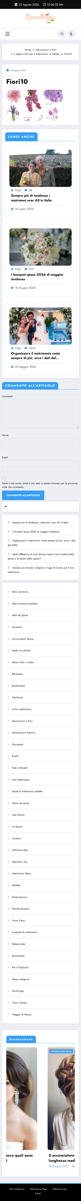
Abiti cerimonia (20, 592)
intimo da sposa (20, 803)
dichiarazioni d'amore (23, 732)
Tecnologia (18, 991)
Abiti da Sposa (20, 615)
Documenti (17, 744)
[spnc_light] (71, 34)
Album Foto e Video (23, 662)
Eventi (15, 756)
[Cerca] (62, 34)
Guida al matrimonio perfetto (27, 791)
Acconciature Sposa (22, 639)
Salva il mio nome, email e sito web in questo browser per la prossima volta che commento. (39, 485)
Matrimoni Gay (20, 850)
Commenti (7, 396)
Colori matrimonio (21, 709)
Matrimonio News (21, 873)
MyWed (16, 885)
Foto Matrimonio (21, 780)
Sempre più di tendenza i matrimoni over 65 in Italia (31, 197)
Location (16, 838)
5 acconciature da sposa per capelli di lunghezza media (42, 1158)
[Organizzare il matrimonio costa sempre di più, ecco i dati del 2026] (40, 326)
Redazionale (18, 944)
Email (5, 457)
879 (31, 269)
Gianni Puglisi (39, 1166)
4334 (32, 348)
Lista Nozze (18, 815)
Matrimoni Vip (19, 862)
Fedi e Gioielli (19, 768)
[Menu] (7, 33)
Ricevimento (18, 956)
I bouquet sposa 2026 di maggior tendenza (37, 276)
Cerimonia (17, 697)
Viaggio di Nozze (21, 1014)
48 (30, 190)
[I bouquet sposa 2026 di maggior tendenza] (40, 247)
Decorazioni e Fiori (22, 721)
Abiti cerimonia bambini (25, 603)
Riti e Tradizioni (20, 967)
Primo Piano (18, 920)
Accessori (17, 627)
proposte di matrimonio (24, 932)
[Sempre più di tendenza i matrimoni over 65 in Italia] (40, 168)
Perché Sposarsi (20, 909)
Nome (5, 435)
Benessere (17, 674)
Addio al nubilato (21, 650)
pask (18, 190)
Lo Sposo (17, 826)
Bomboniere (18, 686)
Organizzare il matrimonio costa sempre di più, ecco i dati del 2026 (35, 356)
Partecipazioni (19, 897)
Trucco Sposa (19, 1003)
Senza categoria (20, 979)
